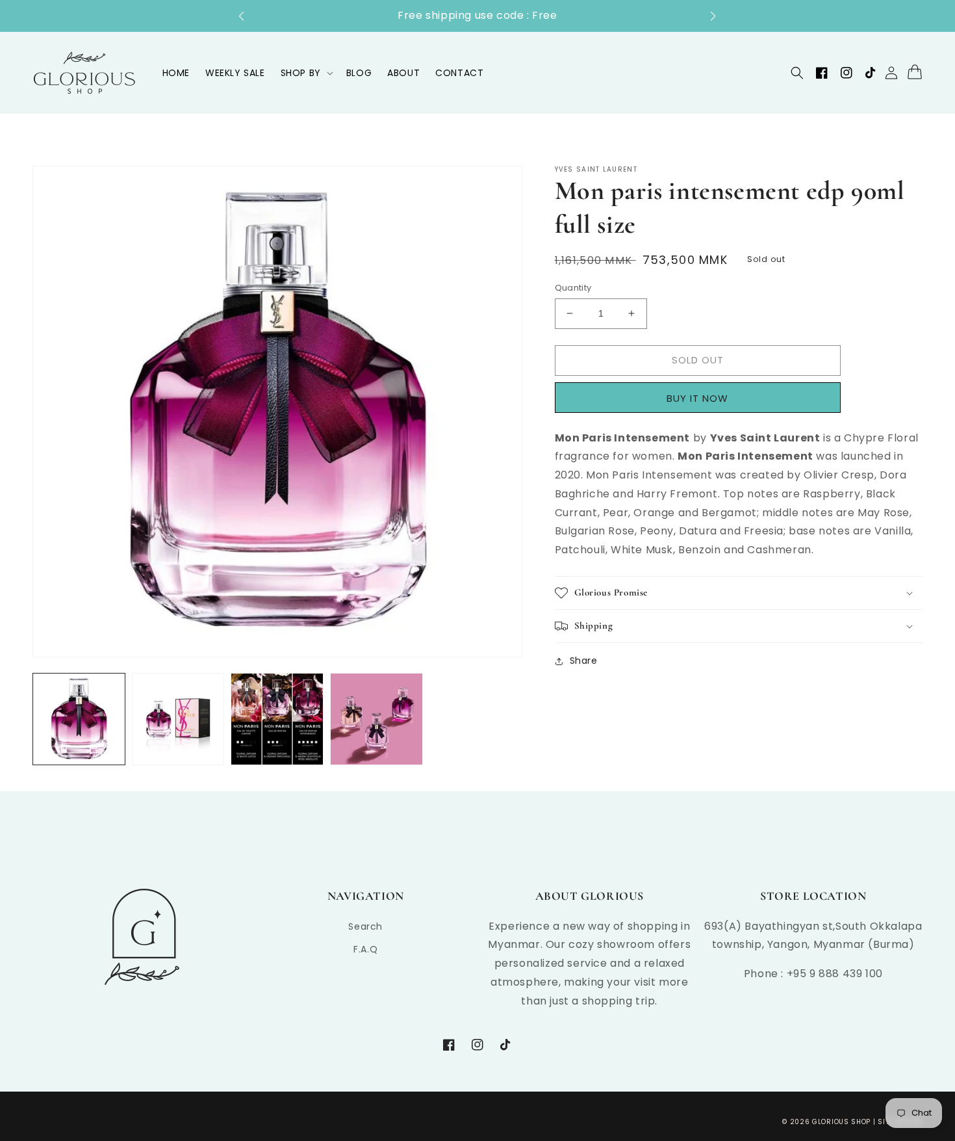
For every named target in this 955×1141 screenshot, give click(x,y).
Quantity (573, 288)
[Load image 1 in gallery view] (78, 719)
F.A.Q (365, 949)
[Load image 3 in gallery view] (277, 719)
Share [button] (584, 660)
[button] (248, 16)
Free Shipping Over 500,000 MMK (572, 15)
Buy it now (702, 398)
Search (365, 926)
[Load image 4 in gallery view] (376, 719)
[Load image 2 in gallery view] (178, 719)
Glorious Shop (841, 1122)
